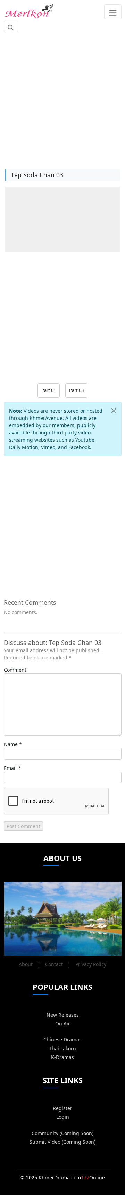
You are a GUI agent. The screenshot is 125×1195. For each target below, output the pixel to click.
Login (62, 1117)
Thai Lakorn (62, 1048)
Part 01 (48, 390)
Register (62, 1108)
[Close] (114, 410)
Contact (54, 964)
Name (11, 744)
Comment (15, 669)
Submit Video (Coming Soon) (62, 1142)
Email (10, 768)
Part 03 (76, 390)
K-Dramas (62, 1057)
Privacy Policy (90, 964)
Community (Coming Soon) (62, 1133)
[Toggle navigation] (112, 11)
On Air (62, 1023)
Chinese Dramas (62, 1039)
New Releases (63, 1015)
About (26, 964)
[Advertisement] (62, 97)
